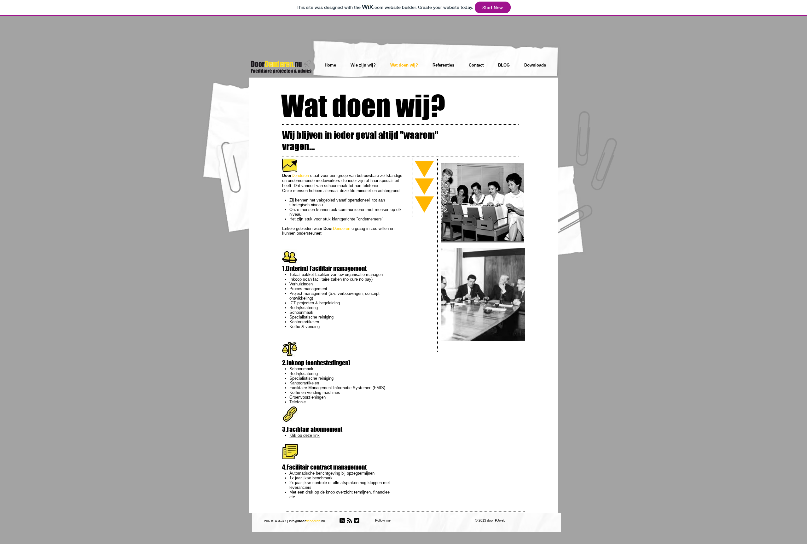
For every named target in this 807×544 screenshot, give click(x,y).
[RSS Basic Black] (349, 520)
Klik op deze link (304, 435)
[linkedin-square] (342, 520)
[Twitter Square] (356, 520)
